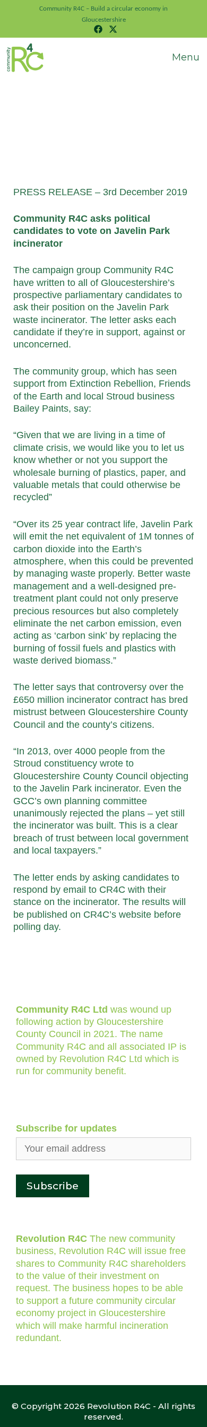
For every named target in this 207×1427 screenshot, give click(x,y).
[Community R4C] (26, 57)
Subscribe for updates (66, 1128)
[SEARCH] (134, 48)
